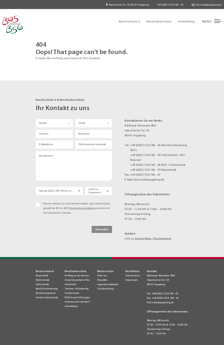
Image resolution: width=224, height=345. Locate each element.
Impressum (131, 279)
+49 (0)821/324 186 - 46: (146, 165)
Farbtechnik (42, 284)
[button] (7, 338)
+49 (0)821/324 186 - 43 (170, 4)
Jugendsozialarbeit (108, 284)
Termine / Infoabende (77, 288)
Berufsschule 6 (129, 21)
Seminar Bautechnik (47, 297)
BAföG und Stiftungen (77, 297)
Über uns (102, 275)
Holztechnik (42, 279)
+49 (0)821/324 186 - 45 (145, 174)
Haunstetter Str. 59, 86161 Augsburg (129, 4)
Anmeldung (186, 21)
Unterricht (70, 284)
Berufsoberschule (159, 21)
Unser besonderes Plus (77, 279)
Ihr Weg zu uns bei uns (77, 275)
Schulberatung (105, 288)
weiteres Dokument (99, 191)
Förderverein (72, 293)
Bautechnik (42, 275)
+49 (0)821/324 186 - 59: (146, 170)
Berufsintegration (46, 293)
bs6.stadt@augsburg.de (209, 4)
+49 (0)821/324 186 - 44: (146, 155)
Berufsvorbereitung (47, 288)
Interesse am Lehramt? (77, 301)
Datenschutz (132, 275)
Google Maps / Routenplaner (152, 238)
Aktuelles (102, 279)
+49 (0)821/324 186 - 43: (146, 145)
